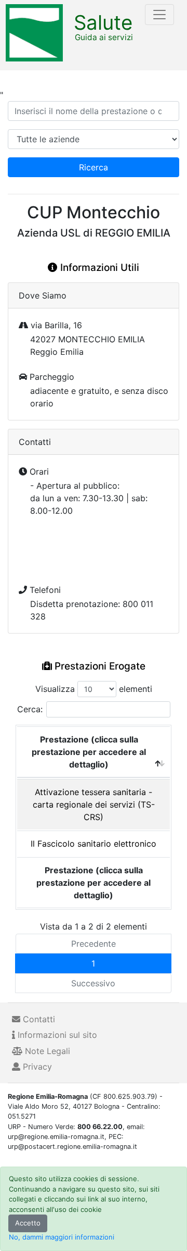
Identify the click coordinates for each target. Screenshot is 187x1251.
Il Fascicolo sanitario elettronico (93, 843)
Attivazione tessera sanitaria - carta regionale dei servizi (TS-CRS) (94, 804)
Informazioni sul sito (56, 1035)
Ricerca (93, 167)
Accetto (28, 1223)
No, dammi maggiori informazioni (61, 1237)
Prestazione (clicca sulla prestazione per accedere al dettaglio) (89, 752)
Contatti (37, 1019)
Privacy (36, 1066)
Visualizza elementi (93, 689)
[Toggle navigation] (159, 14)
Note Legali (46, 1051)
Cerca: (30, 709)
